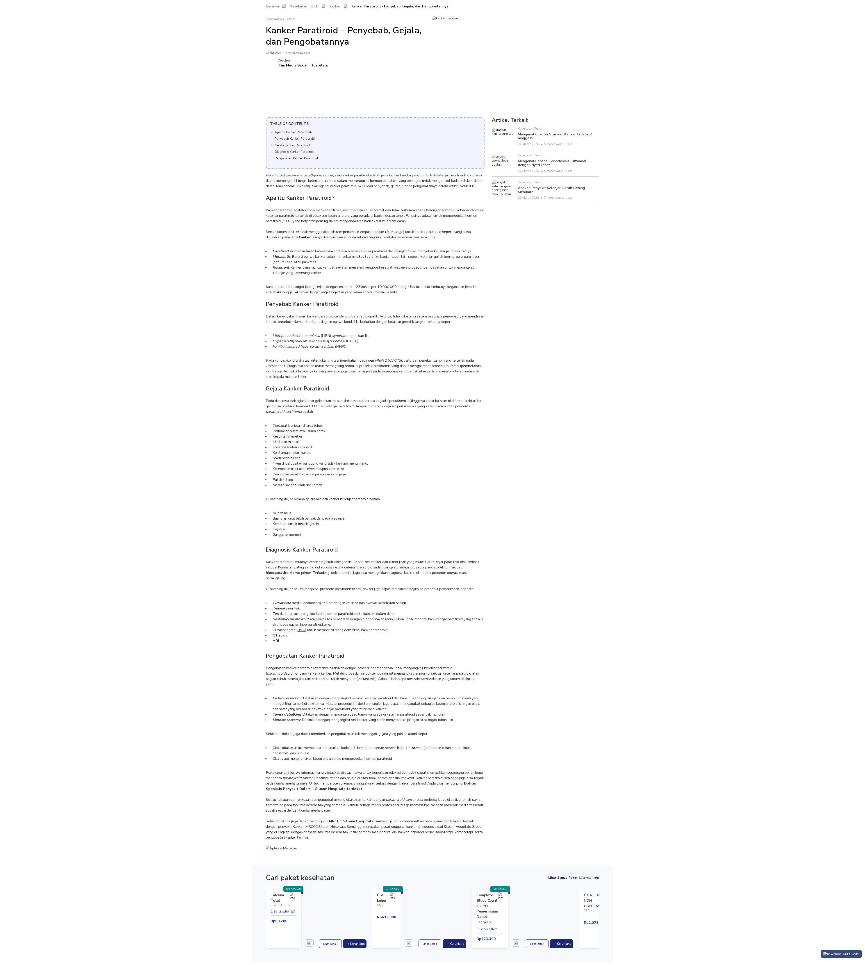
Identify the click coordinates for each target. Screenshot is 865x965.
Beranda (272, 7)
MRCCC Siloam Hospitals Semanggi (360, 821)
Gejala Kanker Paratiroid (292, 145)
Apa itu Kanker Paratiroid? (293, 132)
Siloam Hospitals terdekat (338, 788)
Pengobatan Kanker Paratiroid (296, 158)
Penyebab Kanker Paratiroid (295, 139)
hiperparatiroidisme (283, 572)
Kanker (334, 7)
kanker (305, 237)
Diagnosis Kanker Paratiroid (294, 152)
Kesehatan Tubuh (304, 7)
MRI (276, 640)
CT (279, 635)
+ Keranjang (356, 944)
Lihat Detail (330, 944)
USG (301, 629)
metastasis (363, 256)
